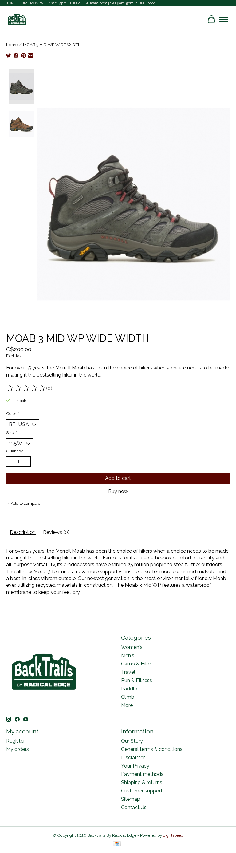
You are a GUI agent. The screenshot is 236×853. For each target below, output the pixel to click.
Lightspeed (173, 835)
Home (12, 44)
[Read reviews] (26, 388)
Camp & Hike (136, 664)
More (127, 705)
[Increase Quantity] (25, 462)
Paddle (129, 689)
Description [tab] (23, 532)
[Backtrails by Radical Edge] (17, 19)
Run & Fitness (136, 680)
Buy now (118, 491)
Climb (127, 697)
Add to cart (118, 478)
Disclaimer (133, 757)
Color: (12, 413)
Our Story (132, 741)
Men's (127, 655)
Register (15, 741)
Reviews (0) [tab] (56, 532)
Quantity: (14, 450)
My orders (17, 749)
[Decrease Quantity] (12, 462)
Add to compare (25, 503)
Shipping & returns (141, 782)
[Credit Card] (117, 844)
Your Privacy (135, 766)
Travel (128, 672)
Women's (132, 647)
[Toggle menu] (224, 19)
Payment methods (142, 774)
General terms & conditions (152, 749)
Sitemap (130, 799)
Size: (11, 432)
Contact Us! (134, 807)
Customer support (142, 791)
